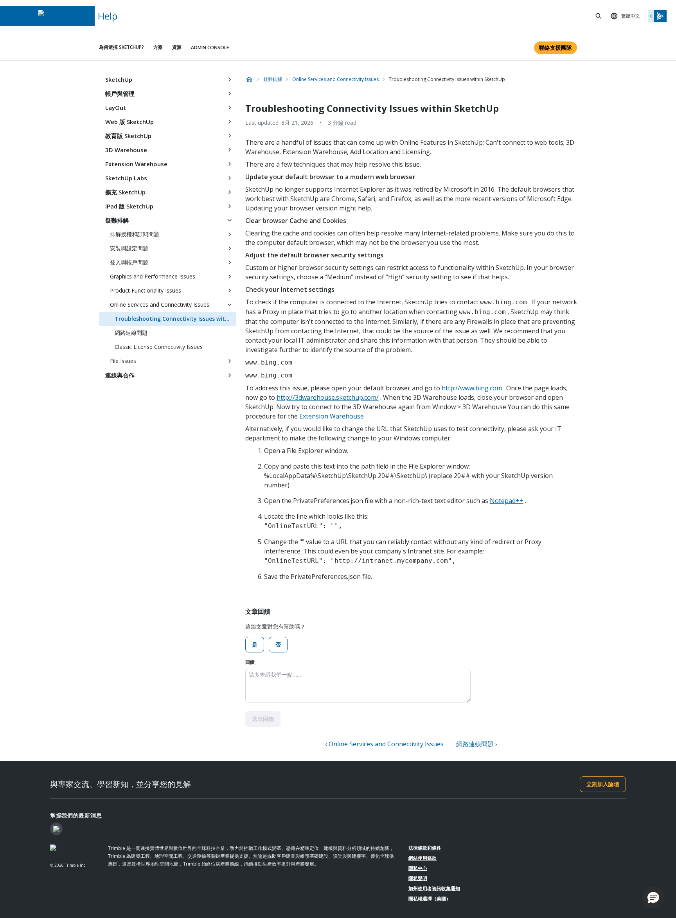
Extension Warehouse (136, 164)
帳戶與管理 (120, 93)
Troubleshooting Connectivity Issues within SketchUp (175, 318)
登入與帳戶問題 (129, 262)
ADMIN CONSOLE (210, 47)
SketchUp (118, 79)
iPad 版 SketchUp (129, 206)
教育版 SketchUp (128, 136)
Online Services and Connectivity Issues (159, 304)
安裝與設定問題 (129, 248)
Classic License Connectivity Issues (159, 346)
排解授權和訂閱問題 (134, 234)
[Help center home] (249, 79)
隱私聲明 (417, 878)
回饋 (250, 662)
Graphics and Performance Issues (152, 276)
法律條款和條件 (424, 847)
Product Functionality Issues (145, 290)
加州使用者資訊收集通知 (434, 888)
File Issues (123, 361)
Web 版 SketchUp (129, 122)
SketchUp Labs (126, 178)
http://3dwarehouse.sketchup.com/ (328, 397)
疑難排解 (117, 220)
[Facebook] (56, 829)
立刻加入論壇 (602, 784)
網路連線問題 (131, 332)
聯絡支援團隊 (555, 47)
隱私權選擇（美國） (429, 898)
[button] (653, 897)
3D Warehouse (126, 150)
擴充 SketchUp (125, 192)
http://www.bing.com (472, 388)
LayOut (115, 107)
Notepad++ (506, 500)
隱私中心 (417, 868)
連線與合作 (120, 375)
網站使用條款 (422, 858)
